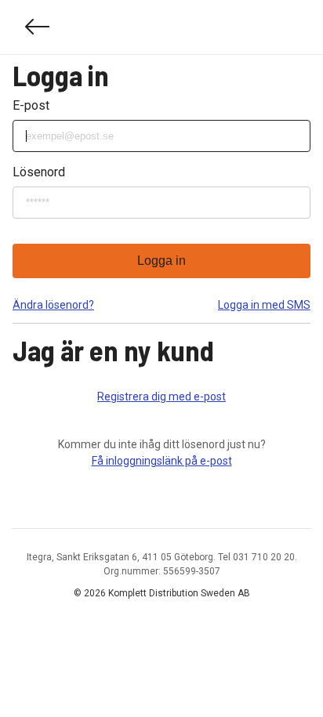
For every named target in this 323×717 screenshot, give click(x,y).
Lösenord (39, 172)
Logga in (161, 260)
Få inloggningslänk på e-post (162, 460)
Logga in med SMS (264, 305)
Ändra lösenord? (53, 305)
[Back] (37, 27)
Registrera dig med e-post (161, 396)
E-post (31, 105)
